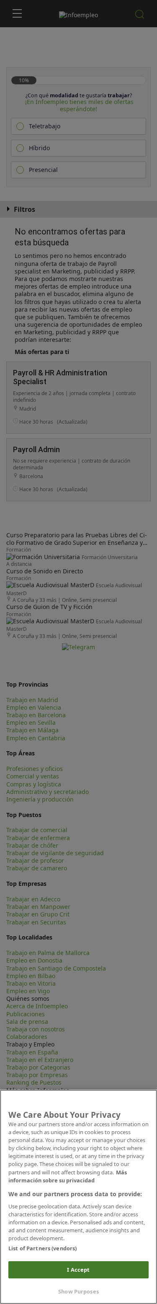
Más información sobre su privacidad (67, 1176)
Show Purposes (78, 1291)
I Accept (78, 1269)
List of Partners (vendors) (42, 1248)
